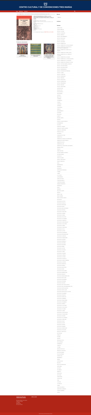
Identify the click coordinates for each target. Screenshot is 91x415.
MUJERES (58, 336)
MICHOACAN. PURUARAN (61, 281)
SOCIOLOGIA (59, 373)
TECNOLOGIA (59, 378)
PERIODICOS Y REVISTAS (61, 350)
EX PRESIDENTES (60, 123)
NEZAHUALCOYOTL (60, 340)
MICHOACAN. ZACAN (60, 321)
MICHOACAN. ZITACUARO (61, 329)
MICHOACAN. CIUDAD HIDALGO (62, 222)
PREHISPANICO (59, 357)
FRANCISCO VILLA (60, 131)
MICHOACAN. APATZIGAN (61, 204)
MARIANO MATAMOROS (61, 183)
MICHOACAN (59, 199)
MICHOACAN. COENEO (61, 225)
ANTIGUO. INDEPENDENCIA (61, 69)
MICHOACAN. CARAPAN (61, 213)
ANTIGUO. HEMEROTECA (61, 43)
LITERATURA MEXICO (60, 180)
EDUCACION (59, 114)
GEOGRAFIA (59, 133)
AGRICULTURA (59, 27)
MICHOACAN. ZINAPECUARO (62, 328)
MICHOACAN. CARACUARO (61, 211)
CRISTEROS (59, 105)
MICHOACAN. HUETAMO (61, 239)
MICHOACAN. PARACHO (61, 274)
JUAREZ (58, 173)
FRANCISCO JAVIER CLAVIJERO (62, 128)
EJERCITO (59, 116)
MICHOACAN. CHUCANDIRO (62, 218)
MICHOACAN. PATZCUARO (61, 277)
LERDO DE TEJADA (60, 178)
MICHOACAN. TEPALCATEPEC (62, 300)
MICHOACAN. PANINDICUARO (62, 272)
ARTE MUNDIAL (59, 93)
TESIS (58, 380)
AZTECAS (58, 95)
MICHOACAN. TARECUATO (61, 296)
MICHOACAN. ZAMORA (61, 324)
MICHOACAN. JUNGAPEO (61, 253)
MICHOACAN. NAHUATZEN (61, 267)
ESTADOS (58, 119)
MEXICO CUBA (59, 194)
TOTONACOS (59, 383)
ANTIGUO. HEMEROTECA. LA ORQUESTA (64, 60)
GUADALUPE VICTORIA (61, 135)
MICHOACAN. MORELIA (61, 265)
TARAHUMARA (59, 376)
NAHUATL (59, 338)
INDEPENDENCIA (60, 164)
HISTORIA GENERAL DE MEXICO (62, 152)
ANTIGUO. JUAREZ (60, 72)
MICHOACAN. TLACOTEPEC (62, 305)
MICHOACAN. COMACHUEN (62, 227)
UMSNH (58, 385)
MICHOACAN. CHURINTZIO (61, 220)
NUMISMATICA (59, 343)
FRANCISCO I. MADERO (61, 126)
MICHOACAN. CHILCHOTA (61, 216)
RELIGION (58, 362)
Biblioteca (21, 11)
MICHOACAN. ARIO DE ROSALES (62, 208)
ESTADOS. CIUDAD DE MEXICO (62, 121)
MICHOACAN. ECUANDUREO (62, 232)
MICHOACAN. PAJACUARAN (62, 270)
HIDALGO (58, 149)
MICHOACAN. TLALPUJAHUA (62, 307)
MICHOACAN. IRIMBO (60, 246)
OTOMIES (58, 347)
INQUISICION (59, 168)
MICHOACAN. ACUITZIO (61, 201)
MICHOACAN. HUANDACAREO (62, 237)
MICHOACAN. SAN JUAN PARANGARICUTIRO (64, 286)
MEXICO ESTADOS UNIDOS (61, 197)
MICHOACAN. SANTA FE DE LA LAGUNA (64, 291)
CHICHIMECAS (59, 100)
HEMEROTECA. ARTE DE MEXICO (62, 140)
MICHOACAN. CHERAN (61, 215)
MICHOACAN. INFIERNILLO (61, 241)
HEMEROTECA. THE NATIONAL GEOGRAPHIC (65, 145)
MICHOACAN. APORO (60, 206)
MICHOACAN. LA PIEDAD (61, 255)
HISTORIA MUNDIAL (60, 154)
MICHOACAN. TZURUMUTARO (62, 314)
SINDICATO (59, 371)
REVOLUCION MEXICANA (61, 364)
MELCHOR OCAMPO (60, 190)
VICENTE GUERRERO (60, 390)
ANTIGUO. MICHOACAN (61, 79)
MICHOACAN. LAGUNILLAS (61, 258)
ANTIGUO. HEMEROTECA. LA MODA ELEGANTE (65, 58)
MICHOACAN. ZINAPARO (61, 326)
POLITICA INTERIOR (60, 354)
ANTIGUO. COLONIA (60, 31)
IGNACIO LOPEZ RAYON (61, 159)
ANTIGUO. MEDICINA (60, 77)
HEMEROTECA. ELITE (60, 142)
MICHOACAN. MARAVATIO (61, 263)
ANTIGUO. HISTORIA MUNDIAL (62, 65)
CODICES (58, 102)
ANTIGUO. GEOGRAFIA (61, 41)
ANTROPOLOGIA (60, 88)
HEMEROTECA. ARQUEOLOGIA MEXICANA (64, 138)
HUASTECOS (59, 156)
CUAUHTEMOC (59, 107)
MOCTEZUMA (59, 333)
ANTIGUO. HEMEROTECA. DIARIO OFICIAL (64, 52)
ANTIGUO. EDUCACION (61, 38)
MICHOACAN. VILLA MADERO (62, 317)
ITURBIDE (58, 171)
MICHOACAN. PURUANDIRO (62, 279)
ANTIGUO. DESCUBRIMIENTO (62, 36)
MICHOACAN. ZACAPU (61, 322)
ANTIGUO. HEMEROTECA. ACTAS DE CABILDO (65, 45)
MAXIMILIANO (59, 185)
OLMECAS (59, 345)
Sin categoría (59, 369)
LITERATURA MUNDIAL (61, 182)
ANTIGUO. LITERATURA (61, 74)
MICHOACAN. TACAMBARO (61, 293)
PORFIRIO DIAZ (59, 355)
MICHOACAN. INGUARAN (61, 244)
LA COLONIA (59, 175)
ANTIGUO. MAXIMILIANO (61, 76)
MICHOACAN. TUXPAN (61, 310)
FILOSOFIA (59, 124)
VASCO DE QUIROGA (60, 387)
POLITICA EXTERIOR (60, 352)
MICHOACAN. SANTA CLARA (62, 289)
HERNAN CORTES (60, 147)
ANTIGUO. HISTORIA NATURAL (62, 67)
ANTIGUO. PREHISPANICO (61, 83)
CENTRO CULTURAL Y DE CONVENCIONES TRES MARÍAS (45, 7)
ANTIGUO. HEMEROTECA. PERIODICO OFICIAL (65, 62)
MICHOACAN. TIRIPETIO (61, 303)
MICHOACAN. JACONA (61, 248)
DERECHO (59, 109)
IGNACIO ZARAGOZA (60, 161)
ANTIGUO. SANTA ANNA (61, 86)
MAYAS (58, 187)
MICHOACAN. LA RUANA (61, 256)
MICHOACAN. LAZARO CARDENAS (63, 260)
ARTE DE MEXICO (60, 91)
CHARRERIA (59, 98)
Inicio (17, 11)
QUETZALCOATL (60, 361)
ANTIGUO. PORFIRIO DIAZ (61, 81)
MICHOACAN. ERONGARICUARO (62, 234)
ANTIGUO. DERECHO (60, 34)
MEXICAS (58, 192)
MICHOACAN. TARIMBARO (61, 298)
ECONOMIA (59, 112)
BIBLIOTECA (22, 14)
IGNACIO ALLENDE (60, 157)
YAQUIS (58, 392)
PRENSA (58, 359)
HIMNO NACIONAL (60, 150)
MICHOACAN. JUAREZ (61, 251)
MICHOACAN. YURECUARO (61, 319)
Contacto (25, 11)
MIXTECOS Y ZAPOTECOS (61, 331)
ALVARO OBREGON (60, 29)
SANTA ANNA (59, 366)
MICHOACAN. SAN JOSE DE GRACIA (63, 284)
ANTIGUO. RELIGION (60, 84)
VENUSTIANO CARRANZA (61, 388)
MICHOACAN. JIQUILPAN (61, 249)
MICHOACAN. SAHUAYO (61, 282)
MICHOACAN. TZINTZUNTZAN (62, 312)
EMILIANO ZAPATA (60, 117)
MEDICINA (59, 189)
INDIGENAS (59, 166)
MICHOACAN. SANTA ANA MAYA (62, 288)
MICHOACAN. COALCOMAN (62, 223)
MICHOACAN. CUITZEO (61, 230)
